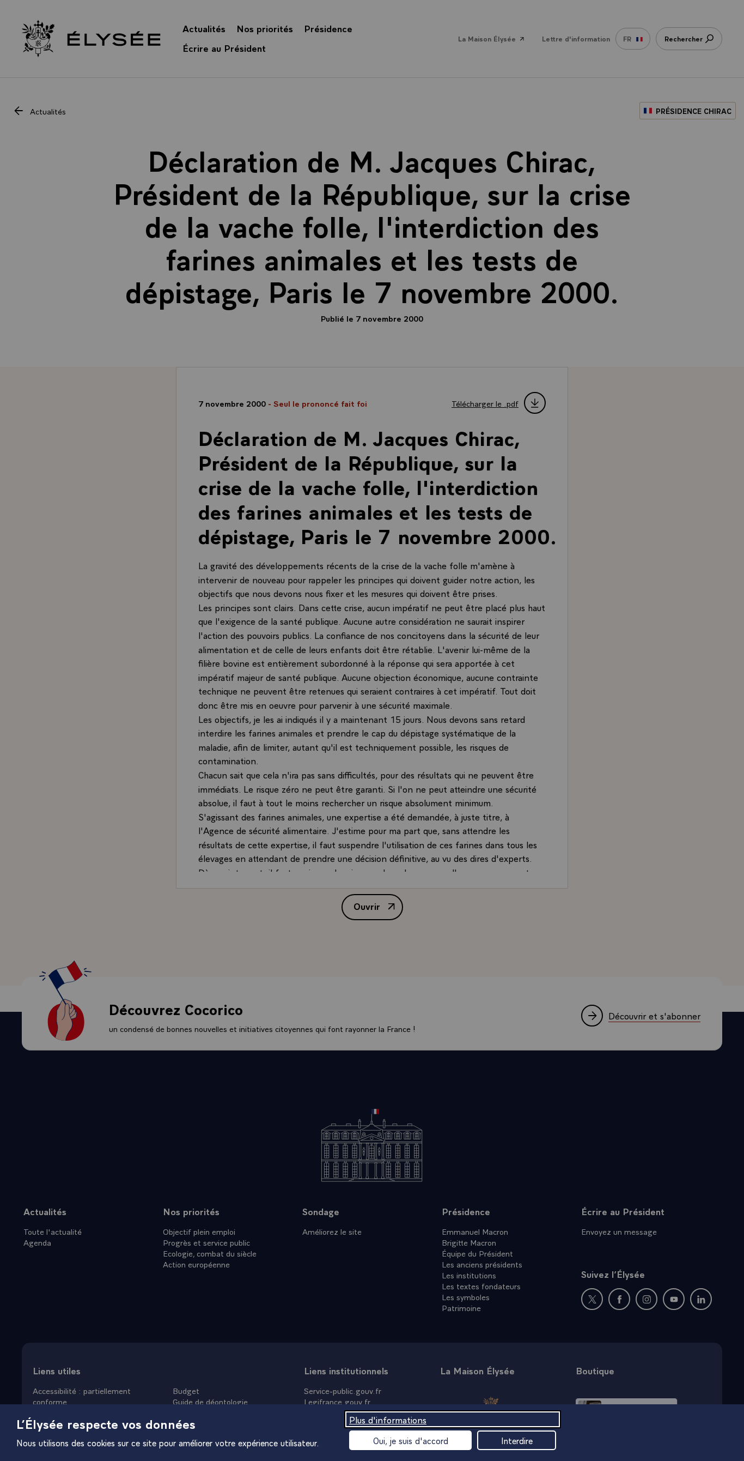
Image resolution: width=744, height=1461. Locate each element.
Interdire (517, 1440)
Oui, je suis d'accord (410, 1440)
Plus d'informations (387, 1419)
